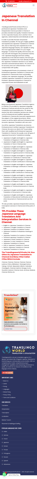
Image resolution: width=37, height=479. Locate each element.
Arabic (5, 431)
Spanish (6, 460)
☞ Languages (5, 389)
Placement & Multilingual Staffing (11, 423)
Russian (6, 457)
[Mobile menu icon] (33, 5)
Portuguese (7, 453)
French (5, 439)
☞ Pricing (4, 386)
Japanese (6, 442)
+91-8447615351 (11, 1)
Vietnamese (7, 464)
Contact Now (8, 329)
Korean (6, 446)
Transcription (5, 412)
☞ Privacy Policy (6, 395)
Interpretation (5, 409)
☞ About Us (5, 381)
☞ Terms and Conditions (8, 397)
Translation (5, 405)
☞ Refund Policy (6, 392)
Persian (6, 449)
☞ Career (4, 383)
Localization (5, 416)
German (6, 435)
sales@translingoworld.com (25, 1)
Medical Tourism (6, 420)
